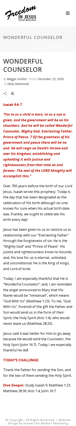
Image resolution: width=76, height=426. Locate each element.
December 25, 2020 (51, 79)
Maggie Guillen (17, 79)
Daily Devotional (33, 46)
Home (14, 46)
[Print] (14, 92)
